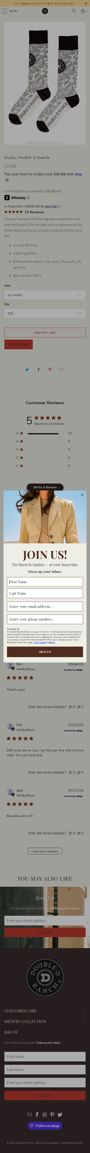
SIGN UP (45, 652)
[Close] (82, 495)
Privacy (51, 642)
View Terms (40, 642)
